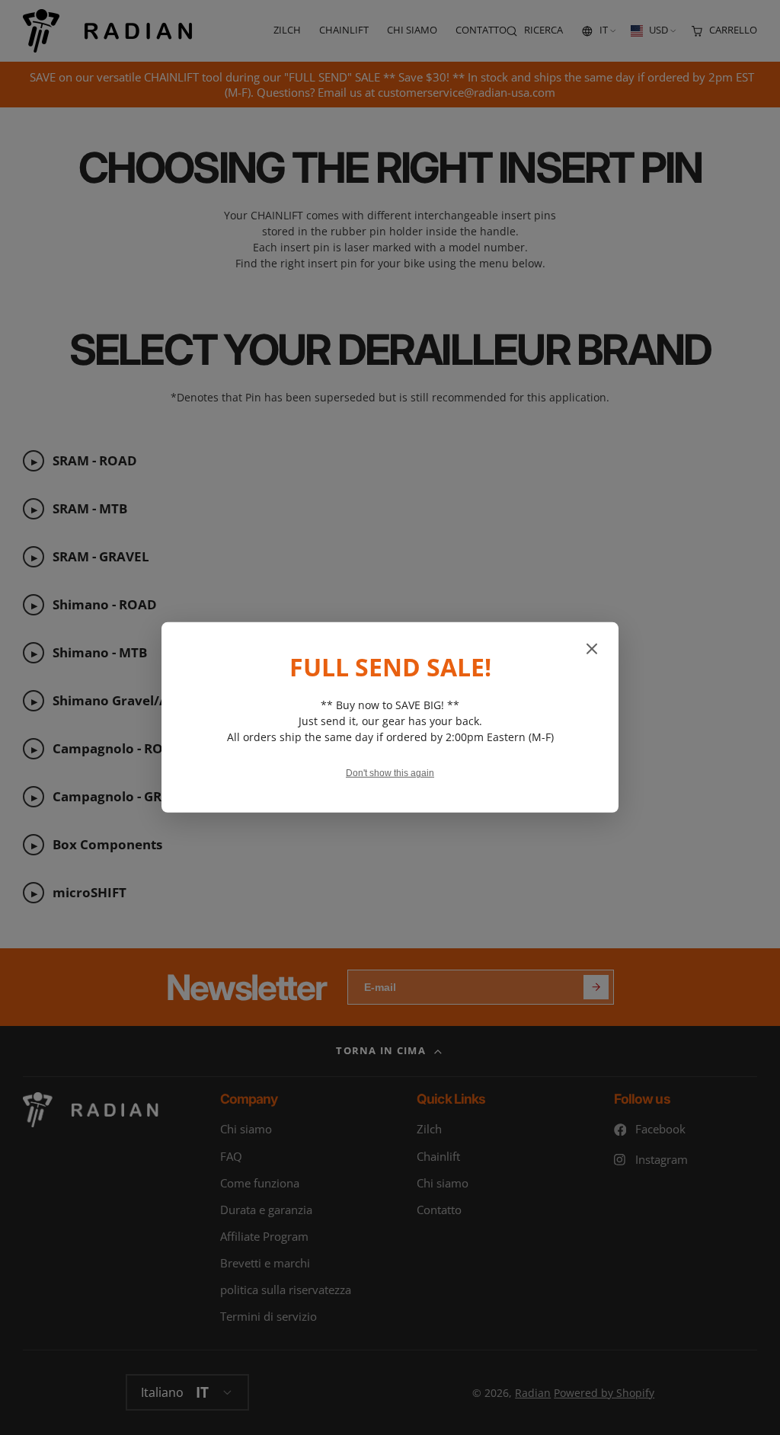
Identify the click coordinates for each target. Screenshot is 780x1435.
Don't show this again (390, 773)
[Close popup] (592, 650)
